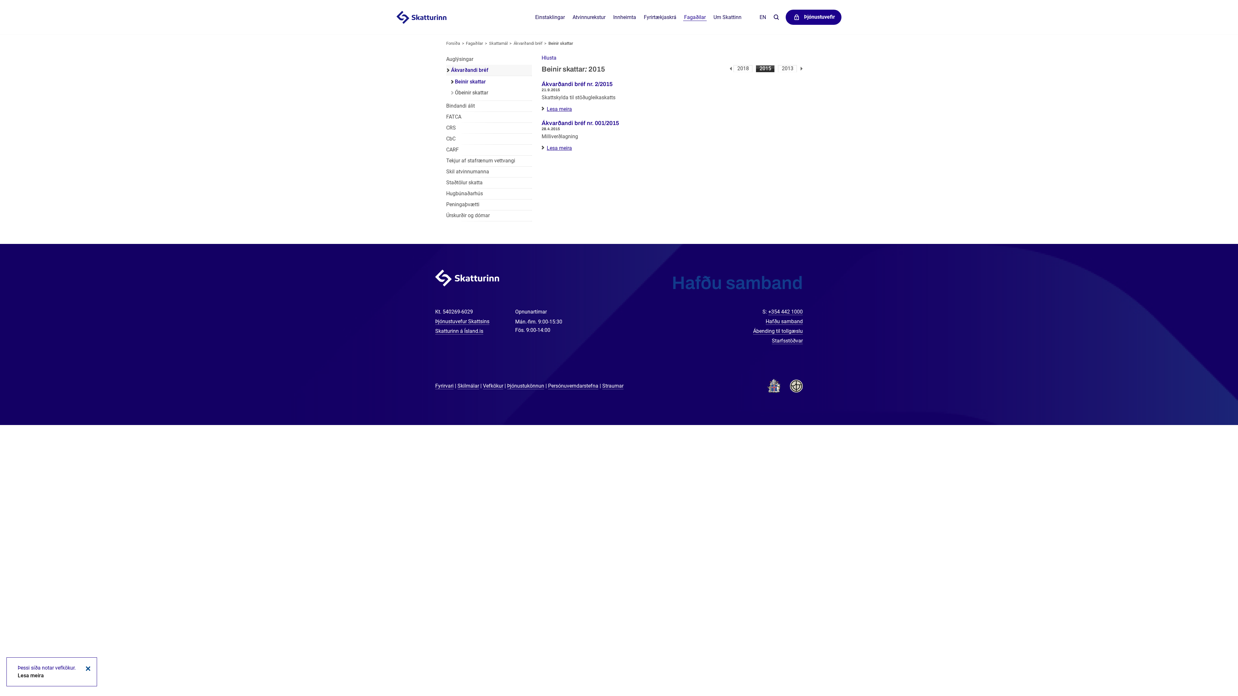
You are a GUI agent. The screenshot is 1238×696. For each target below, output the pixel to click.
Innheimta (624, 17)
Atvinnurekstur (589, 17)
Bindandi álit (460, 106)
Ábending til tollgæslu (778, 331)
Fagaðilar (474, 43)
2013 (787, 68)
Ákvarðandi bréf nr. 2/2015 (577, 84)
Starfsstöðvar (787, 341)
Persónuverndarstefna (573, 386)
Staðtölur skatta (464, 182)
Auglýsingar (459, 59)
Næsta (802, 69)
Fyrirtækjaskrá (660, 17)
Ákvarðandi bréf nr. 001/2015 (580, 123)
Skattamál (498, 43)
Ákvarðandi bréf (528, 43)
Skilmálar (468, 386)
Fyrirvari (444, 386)
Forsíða (453, 43)
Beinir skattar (560, 43)
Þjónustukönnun (525, 386)
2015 (765, 68)
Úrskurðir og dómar (468, 215)
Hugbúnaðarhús (464, 193)
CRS (451, 128)
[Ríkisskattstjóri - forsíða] (429, 17)
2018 (743, 68)
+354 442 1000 (785, 312)
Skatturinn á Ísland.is (459, 331)
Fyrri (731, 69)
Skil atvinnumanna (467, 172)
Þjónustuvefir (819, 17)
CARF (452, 150)
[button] (549, 58)
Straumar (613, 386)
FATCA (453, 117)
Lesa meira (559, 109)
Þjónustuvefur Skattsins (462, 321)
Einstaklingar (550, 17)
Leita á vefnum (776, 17)
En (763, 17)
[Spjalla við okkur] (1212, 670)
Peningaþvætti (462, 204)
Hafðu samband (784, 321)
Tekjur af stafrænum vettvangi (480, 161)
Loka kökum (87, 668)
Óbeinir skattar (471, 93)
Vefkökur (493, 386)
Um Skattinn (727, 17)
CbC (451, 139)
